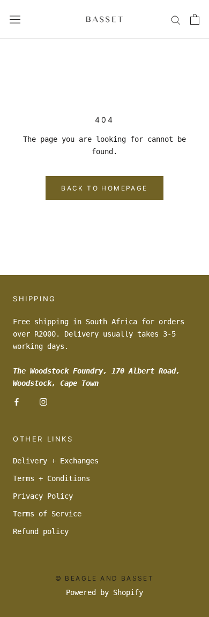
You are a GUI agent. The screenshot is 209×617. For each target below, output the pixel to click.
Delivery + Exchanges (56, 460)
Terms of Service (47, 513)
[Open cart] (194, 19)
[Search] (176, 19)
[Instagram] (43, 401)
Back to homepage (104, 188)
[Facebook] (16, 401)
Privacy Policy (43, 496)
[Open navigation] (15, 19)
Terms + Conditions (51, 478)
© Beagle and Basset (104, 578)
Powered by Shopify (104, 592)
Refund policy (41, 531)
